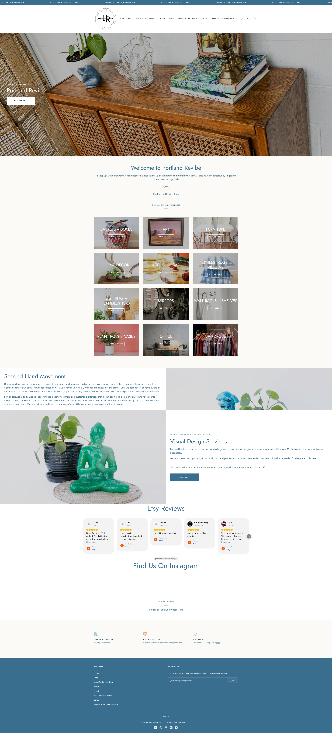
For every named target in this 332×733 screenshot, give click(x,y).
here (218, 643)
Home (96, 673)
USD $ (165, 716)
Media (96, 686)
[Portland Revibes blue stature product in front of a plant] (249, 389)
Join (232, 681)
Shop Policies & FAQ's (103, 695)
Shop (96, 678)
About (96, 691)
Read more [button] (91, 542)
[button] (83, 536)
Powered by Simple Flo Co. (178, 722)
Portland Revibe (151, 722)
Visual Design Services (103, 682)
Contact (97, 700)
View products (21, 101)
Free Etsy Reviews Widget (167, 559)
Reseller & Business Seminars (106, 704)
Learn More (184, 477)
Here (180, 609)
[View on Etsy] (88, 524)
